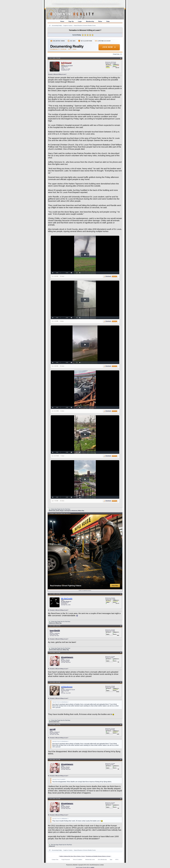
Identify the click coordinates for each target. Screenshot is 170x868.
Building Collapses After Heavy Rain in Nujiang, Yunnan (72, 856)
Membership (90, 21)
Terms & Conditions (77, 859)
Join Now (107, 47)
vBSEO (92, 867)
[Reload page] (49, 25)
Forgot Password (65, 859)
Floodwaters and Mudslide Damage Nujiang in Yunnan (98, 856)
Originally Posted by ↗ (60, 701)
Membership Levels (90, 859)
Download (111, 276)
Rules (100, 21)
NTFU (116, 859)
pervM (52, 729)
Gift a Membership (102, 859)
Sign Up (71, 21)
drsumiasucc (67, 657)
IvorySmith (55, 630)
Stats (108, 21)
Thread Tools (116, 54)
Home (62, 21)
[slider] (99, 362)
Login (80, 21)
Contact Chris (55, 859)
